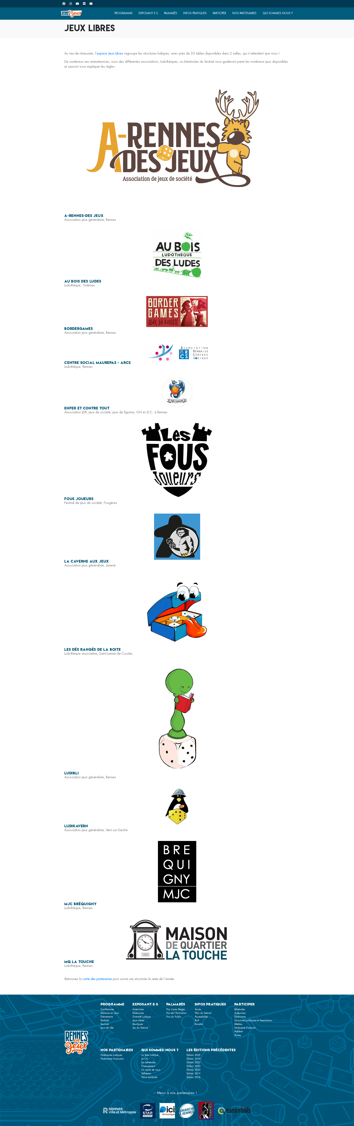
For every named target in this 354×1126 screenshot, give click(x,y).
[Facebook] (64, 4)
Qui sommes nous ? (278, 13)
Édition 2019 (193, 1073)
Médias (238, 1024)
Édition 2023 (193, 1062)
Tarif (197, 1020)
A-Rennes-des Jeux (83, 215)
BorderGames (78, 328)
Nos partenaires (244, 13)
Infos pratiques (195, 13)
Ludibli (71, 773)
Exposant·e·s (148, 13)
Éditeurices (138, 1013)
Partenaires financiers (112, 1058)
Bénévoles (239, 1009)
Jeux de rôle (107, 1027)
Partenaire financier (245, 1027)
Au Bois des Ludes (82, 281)
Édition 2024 (193, 1058)
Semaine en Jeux (110, 1013)
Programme (124, 13)
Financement (148, 1066)
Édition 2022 (193, 1066)
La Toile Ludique (149, 1055)
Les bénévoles (148, 1062)
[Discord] (84, 4)
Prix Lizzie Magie (175, 1009)
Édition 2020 (193, 1069)
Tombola (105, 1020)
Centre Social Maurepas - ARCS (97, 362)
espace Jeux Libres (110, 53)
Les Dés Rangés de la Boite (92, 649)
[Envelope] (91, 4)
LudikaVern (76, 826)
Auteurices (138, 1009)
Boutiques (138, 1024)
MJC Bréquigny (80, 903)
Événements (107, 1016)
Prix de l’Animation (176, 1013)
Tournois (105, 1024)
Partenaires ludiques (111, 1055)
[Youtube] (77, 4)
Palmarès (170, 13)
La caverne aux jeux (86, 561)
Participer (219, 13)
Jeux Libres (138, 1020)
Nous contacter (149, 1077)
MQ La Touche (79, 961)
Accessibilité (201, 1016)
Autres (237, 1035)
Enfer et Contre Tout (87, 408)
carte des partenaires (97, 979)
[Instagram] (71, 4)
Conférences (107, 1009)
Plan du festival (203, 1013)
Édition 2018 (193, 1077)
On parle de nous (150, 1069)
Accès (198, 1009)
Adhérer (238, 1031)
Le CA (144, 1058)
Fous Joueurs (79, 498)
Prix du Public (173, 1016)
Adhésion (146, 1073)
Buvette (199, 1024)
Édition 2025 (193, 1055)
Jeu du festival (140, 1027)
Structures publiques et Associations (253, 1020)
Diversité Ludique (142, 1016)
